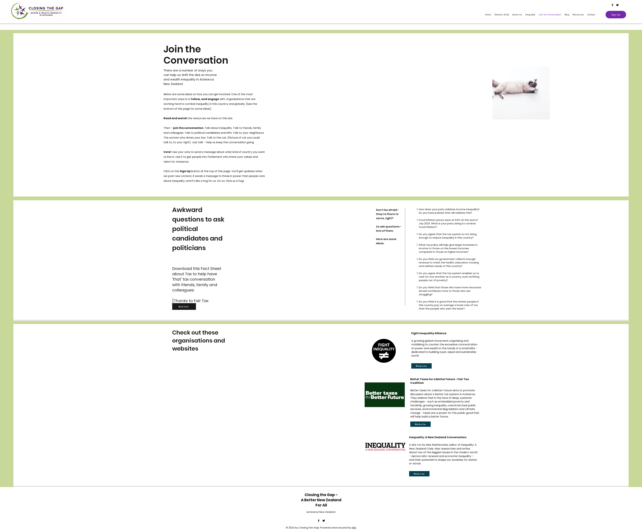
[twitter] (617, 5)
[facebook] (612, 5)
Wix (354, 527)
